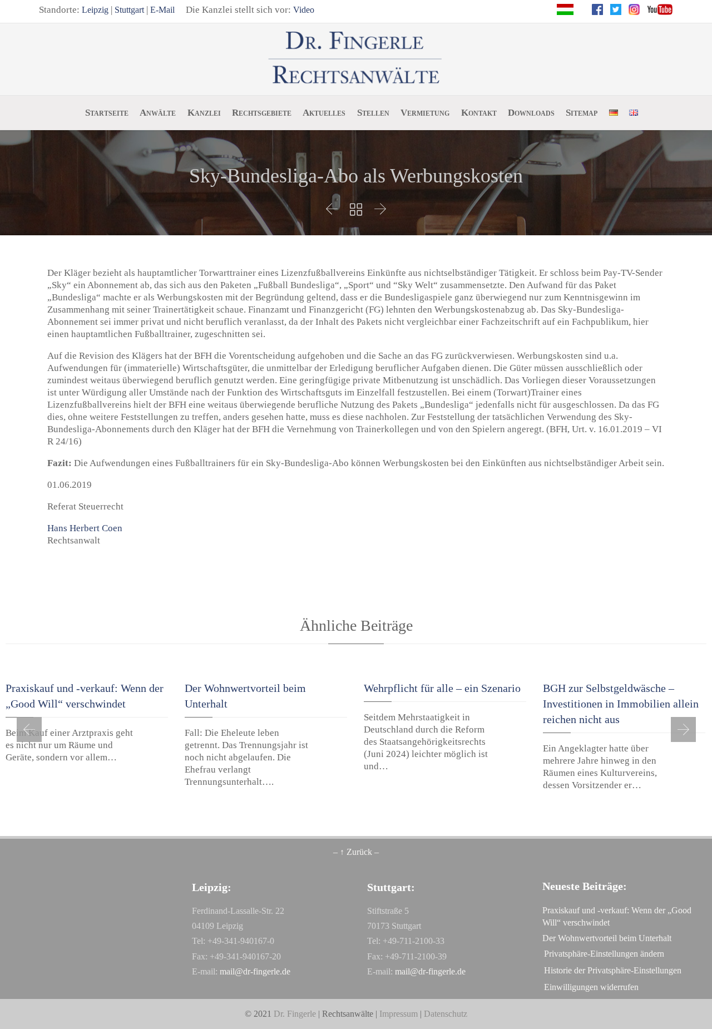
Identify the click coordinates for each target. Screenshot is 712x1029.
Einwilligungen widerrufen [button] (591, 987)
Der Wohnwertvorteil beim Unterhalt (606, 938)
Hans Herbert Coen (84, 528)
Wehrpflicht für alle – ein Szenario (442, 688)
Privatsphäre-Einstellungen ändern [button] (604, 953)
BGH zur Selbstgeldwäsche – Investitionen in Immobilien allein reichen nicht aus (621, 703)
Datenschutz (445, 1013)
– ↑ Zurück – (356, 852)
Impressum (398, 1013)
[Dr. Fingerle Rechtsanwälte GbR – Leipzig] (356, 58)
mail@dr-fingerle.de (255, 971)
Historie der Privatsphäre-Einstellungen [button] (612, 970)
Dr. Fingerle (295, 1013)
